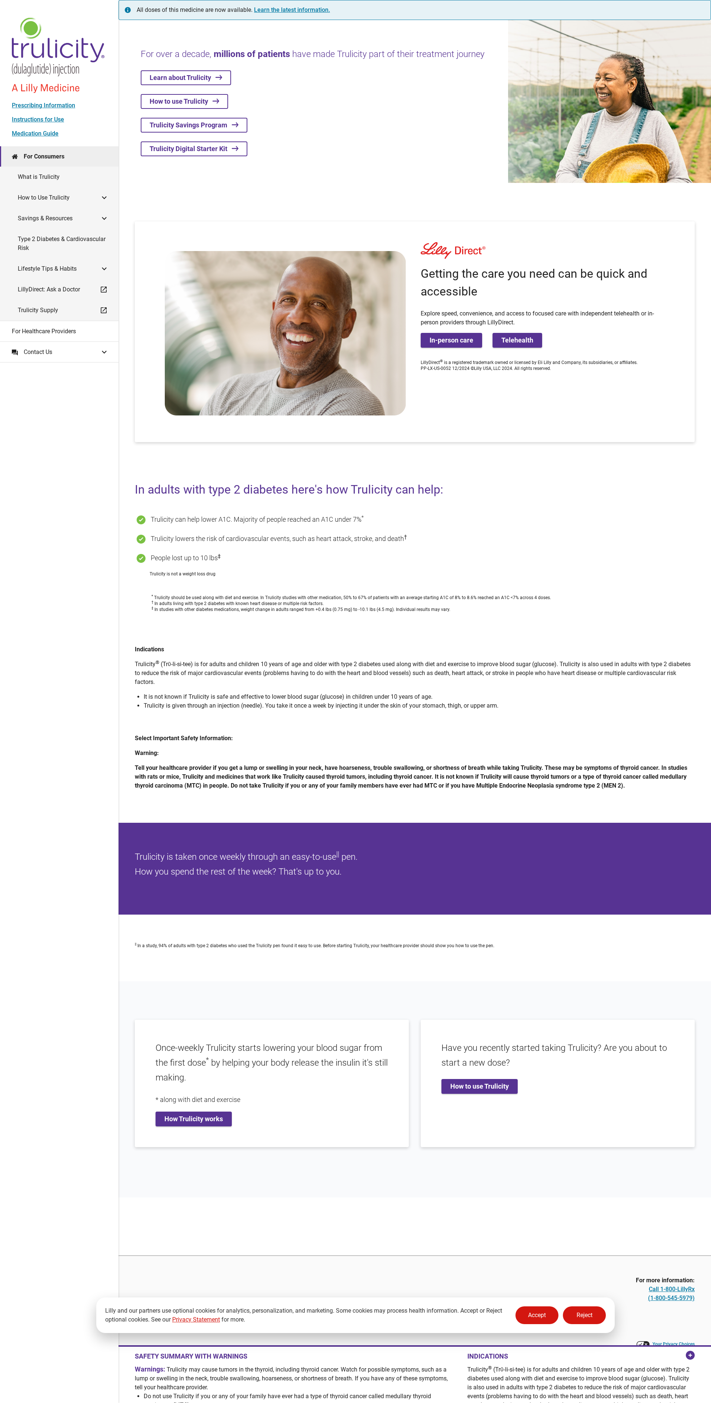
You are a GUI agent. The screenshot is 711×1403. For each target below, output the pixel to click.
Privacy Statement (196, 1319)
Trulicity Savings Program (191, 125)
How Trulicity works (193, 1119)
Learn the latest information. (292, 9)
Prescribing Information (43, 105)
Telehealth (517, 340)
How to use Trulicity (181, 101)
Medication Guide (35, 133)
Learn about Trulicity (183, 77)
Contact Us (38, 351)
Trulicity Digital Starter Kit (191, 149)
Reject (584, 1315)
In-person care (451, 340)
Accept (537, 1315)
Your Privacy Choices (673, 1344)
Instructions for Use (38, 119)
